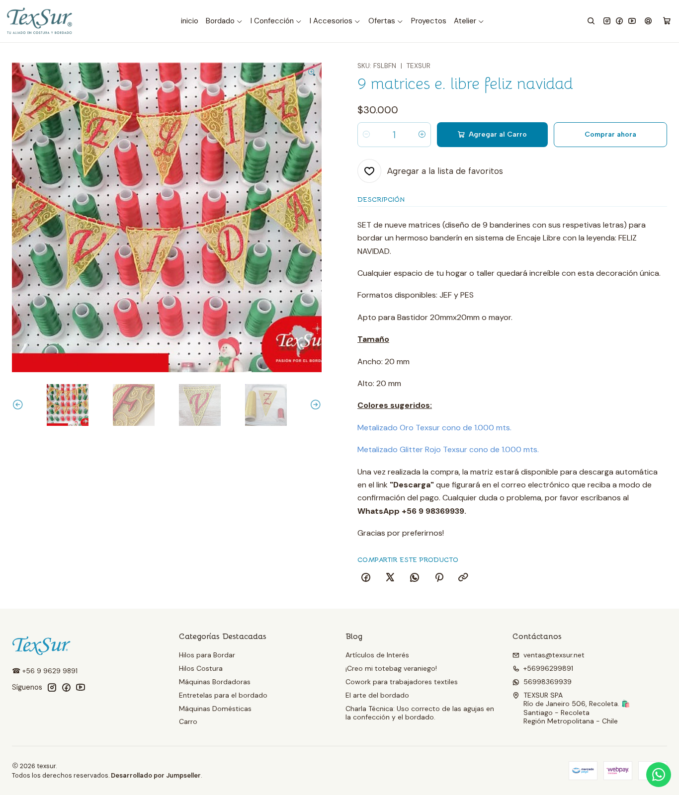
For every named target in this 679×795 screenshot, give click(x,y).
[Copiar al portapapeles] (463, 578)
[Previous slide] (19, 405)
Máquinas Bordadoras (215, 681)
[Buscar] (591, 21)
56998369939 (547, 681)
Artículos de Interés (377, 654)
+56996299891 (548, 668)
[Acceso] (648, 21)
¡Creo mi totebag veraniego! (391, 668)
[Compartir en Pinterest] (438, 578)
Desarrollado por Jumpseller (156, 775)
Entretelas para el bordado (223, 695)
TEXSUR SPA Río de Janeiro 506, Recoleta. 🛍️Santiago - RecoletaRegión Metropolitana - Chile (576, 708)
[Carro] (667, 21)
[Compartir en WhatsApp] (414, 578)
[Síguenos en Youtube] (632, 21)
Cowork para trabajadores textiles (401, 681)
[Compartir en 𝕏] (390, 578)
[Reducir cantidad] (366, 135)
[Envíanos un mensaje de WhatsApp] (658, 774)
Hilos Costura (201, 668)
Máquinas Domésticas (215, 708)
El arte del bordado (377, 695)
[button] (224, 21)
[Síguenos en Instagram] (607, 21)
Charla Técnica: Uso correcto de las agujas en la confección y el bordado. (419, 713)
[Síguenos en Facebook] (619, 21)
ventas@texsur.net (554, 654)
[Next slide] (314, 405)
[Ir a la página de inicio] (40, 21)
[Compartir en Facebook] (365, 578)
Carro (188, 721)
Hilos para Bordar (207, 654)
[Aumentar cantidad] (422, 135)
